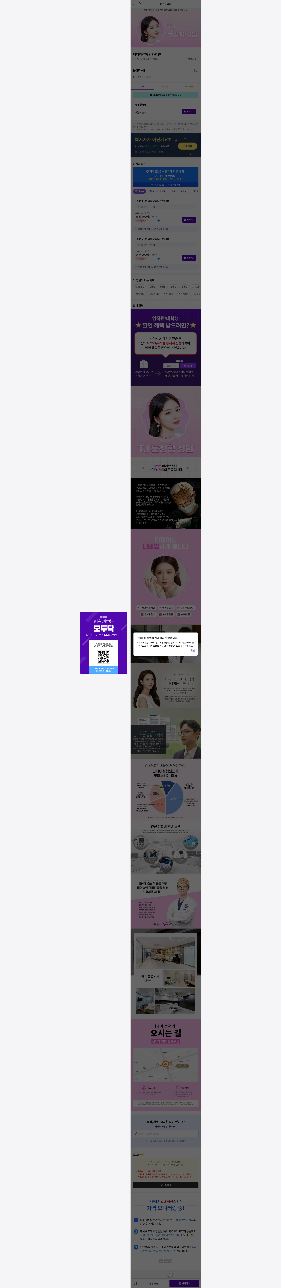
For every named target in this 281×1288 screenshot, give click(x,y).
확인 (193, 650)
